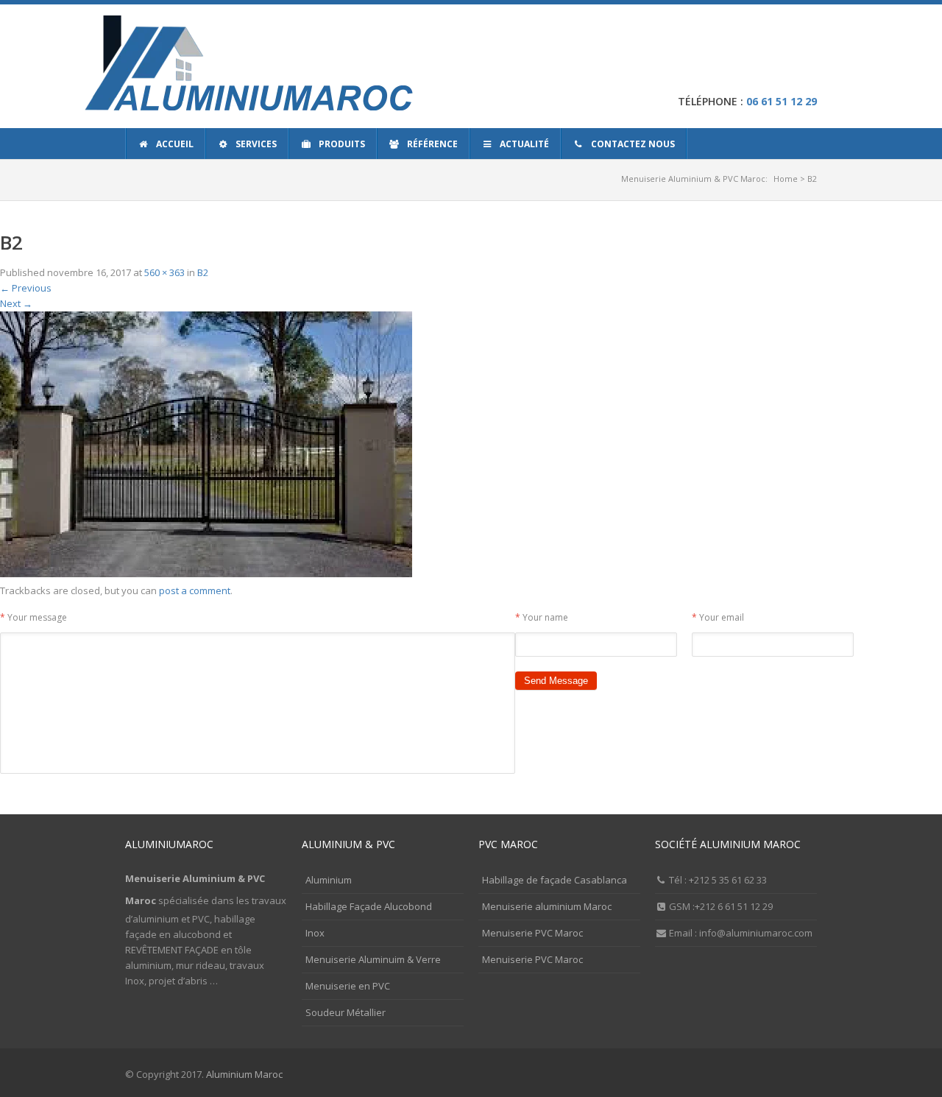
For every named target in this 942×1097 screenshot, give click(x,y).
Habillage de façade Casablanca (554, 879)
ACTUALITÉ (524, 144)
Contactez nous (633, 144)
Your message (33, 617)
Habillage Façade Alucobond (368, 906)
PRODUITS (342, 144)
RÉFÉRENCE (432, 144)
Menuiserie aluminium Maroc (547, 906)
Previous (26, 287)
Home (785, 178)
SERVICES (256, 144)
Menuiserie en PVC (347, 985)
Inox (315, 932)
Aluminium (328, 879)
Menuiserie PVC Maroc (532, 932)
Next (16, 303)
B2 (202, 272)
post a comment (194, 590)
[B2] (206, 575)
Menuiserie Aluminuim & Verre (373, 959)
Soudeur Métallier (345, 1012)
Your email (718, 617)
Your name (541, 617)
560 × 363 (164, 272)
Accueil (175, 144)
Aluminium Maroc (244, 1074)
